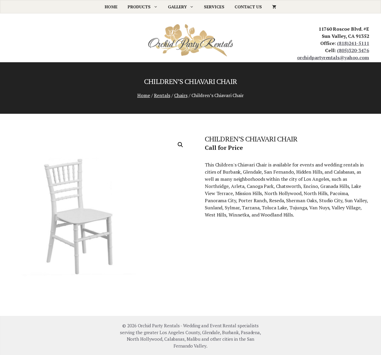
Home (111, 7)
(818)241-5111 (353, 43)
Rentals (162, 95)
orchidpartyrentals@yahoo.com (333, 57)
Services (214, 7)
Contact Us (248, 7)
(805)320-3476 (353, 50)
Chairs (180, 95)
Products (139, 7)
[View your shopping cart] (274, 6)
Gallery (177, 7)
